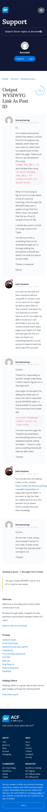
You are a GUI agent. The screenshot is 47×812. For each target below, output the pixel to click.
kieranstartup (23, 120)
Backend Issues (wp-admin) (15, 646)
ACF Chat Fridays (9, 768)
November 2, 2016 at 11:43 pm (28, 287)
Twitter (5, 777)
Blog (4, 748)
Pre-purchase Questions (13, 653)
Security (28, 757)
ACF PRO (6, 657)
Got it (23, 805)
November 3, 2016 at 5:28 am (27, 527)
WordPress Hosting (33, 768)
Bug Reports (8, 664)
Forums (14, 79)
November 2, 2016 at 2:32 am (27, 123)
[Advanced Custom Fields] (5, 10)
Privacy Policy (36, 793)
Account (5, 751)
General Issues (28, 79)
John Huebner (22, 284)
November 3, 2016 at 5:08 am (27, 474)
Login (31, 58)
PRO (4, 742)
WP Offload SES (31, 777)
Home (5, 79)
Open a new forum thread (14, 625)
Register (20, 58)
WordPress (6, 771)
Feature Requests (10, 667)
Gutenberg (7, 650)
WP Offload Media (32, 774)
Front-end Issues (10, 643)
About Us (6, 745)
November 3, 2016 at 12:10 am (28, 364)
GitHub (5, 774)
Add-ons (6, 660)
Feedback (6, 671)
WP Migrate (30, 771)
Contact (28, 751)
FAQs (27, 745)
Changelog (6, 754)
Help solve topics (10, 694)
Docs (27, 742)
